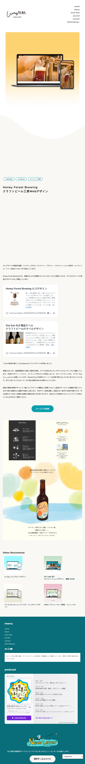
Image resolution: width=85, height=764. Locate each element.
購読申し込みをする (42, 759)
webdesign (9, 179)
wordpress (21, 179)
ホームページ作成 (35, 179)
